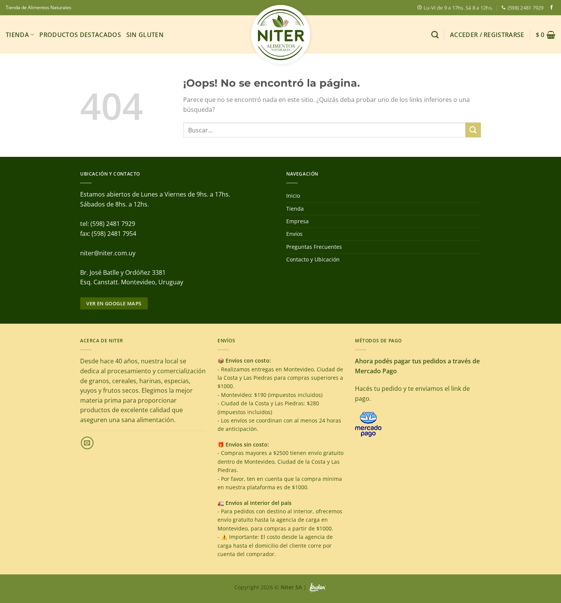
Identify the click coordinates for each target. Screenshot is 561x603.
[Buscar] (434, 34)
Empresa (297, 221)
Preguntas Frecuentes (314, 246)
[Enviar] (473, 130)
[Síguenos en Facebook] (551, 7)
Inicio (293, 195)
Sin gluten (145, 35)
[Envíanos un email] (87, 443)
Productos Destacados (80, 35)
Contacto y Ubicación (313, 259)
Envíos (294, 233)
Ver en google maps (113, 303)
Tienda (17, 35)
